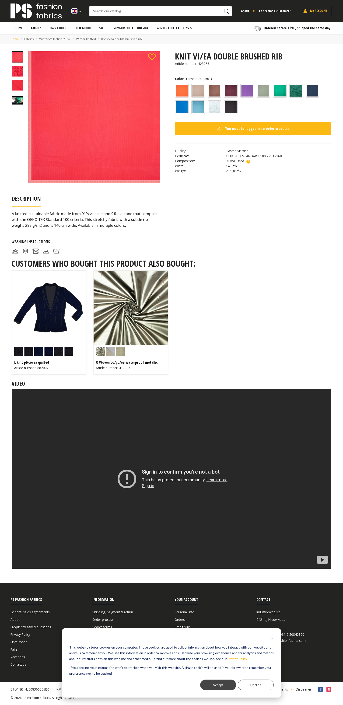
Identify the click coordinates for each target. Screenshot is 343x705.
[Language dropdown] (75, 11)
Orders (180, 619)
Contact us (18, 664)
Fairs (14, 649)
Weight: (180, 171)
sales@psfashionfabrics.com (284, 640)
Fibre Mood (18, 642)
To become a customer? (274, 11)
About (245, 11)
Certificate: (182, 156)
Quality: (180, 151)
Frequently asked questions (30, 627)
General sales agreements (30, 612)
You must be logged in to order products (252, 128)
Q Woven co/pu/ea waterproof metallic (127, 362)
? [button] (248, 162)
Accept (218, 685)
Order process (103, 619)
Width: (179, 166)
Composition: (185, 161)
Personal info (184, 612)
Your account (186, 599)
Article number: (186, 63)
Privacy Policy (237, 659)
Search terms (102, 627)
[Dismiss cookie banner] (272, 638)
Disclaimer (303, 689)
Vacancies (17, 657)
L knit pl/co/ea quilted (31, 362)
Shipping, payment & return (112, 612)
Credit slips (183, 627)
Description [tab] (26, 198)
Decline (255, 685)
